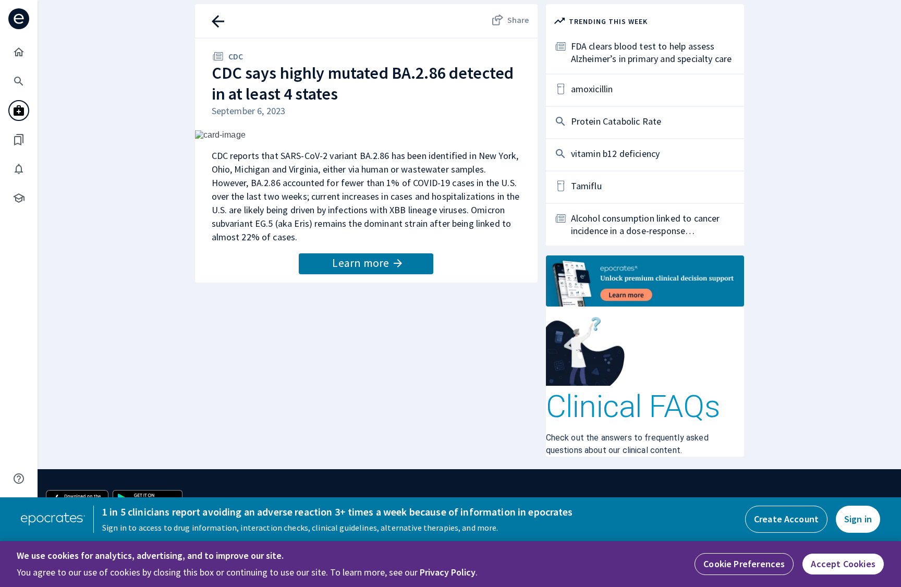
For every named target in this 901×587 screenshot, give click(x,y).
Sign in (858, 519)
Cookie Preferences (744, 564)
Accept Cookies (843, 564)
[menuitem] (18, 52)
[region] (450, 564)
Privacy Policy (448, 572)
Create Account (786, 519)
